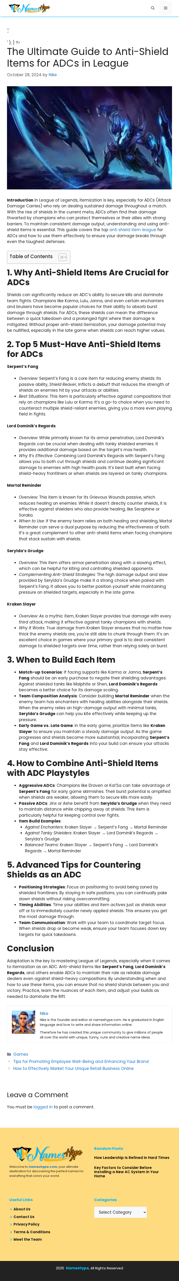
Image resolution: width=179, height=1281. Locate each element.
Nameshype (77, 1268)
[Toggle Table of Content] (60, 257)
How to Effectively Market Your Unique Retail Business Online (73, 1068)
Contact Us (24, 1216)
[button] (152, 8)
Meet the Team (28, 1239)
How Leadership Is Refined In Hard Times (131, 1157)
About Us (22, 1209)
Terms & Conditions (32, 1232)
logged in (43, 1107)
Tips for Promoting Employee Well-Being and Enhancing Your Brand (81, 1061)
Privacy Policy (26, 1224)
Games (20, 1054)
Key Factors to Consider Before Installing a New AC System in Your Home (126, 1171)
